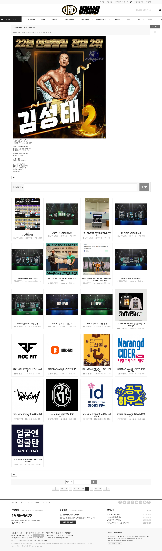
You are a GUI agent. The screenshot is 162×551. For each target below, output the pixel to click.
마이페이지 (118, 2)
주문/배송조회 (138, 2)
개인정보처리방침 (36, 502)
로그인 (102, 2)
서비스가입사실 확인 (114, 543)
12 (66, 489)
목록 (14, 177)
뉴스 (138, 19)
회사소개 (14, 502)
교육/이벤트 (69, 19)
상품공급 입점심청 (68, 522)
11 (62, 489)
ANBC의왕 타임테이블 (113, 514)
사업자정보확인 (38, 535)
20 (100, 489)
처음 (54, 489)
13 (70, 489)
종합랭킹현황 (101, 19)
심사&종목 (85, 19)
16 (83, 489)
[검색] (160, 10)
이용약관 (23, 502)
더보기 (148, 510)
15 (79, 489)
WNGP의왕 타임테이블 (114, 520)
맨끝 (108, 489)
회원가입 (109, 2)
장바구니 (127, 2)
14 (75, 489)
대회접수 (55, 19)
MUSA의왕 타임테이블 (114, 517)
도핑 (128, 19)
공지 (43, 19)
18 (91, 489)
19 (96, 489)
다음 (104, 489)
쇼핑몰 (149, 19)
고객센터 (148, 2)
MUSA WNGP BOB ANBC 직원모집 (118, 523)
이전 (57, 489)
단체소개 (31, 19)
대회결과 (116, 19)
